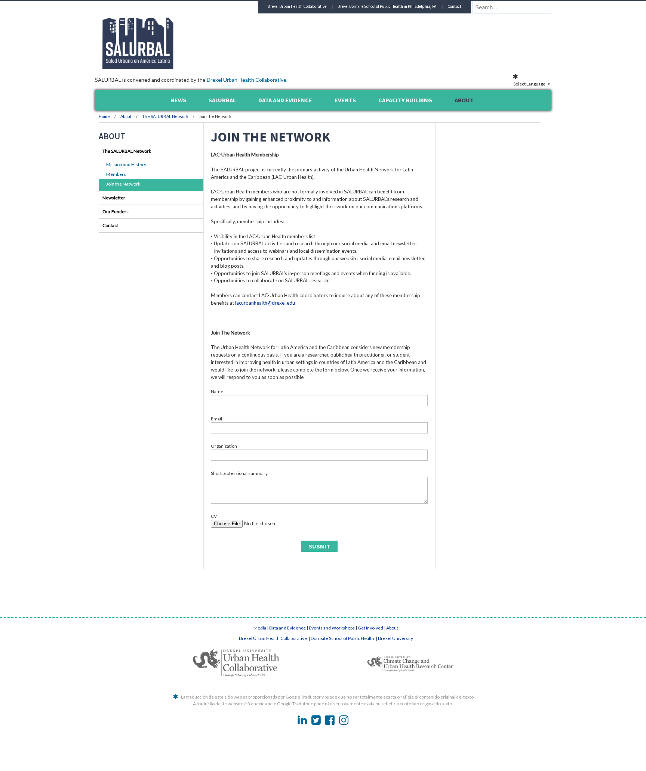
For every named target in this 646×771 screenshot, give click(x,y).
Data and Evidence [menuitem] (285, 100)
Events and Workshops (332, 628)
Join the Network (123, 184)
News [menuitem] (178, 100)
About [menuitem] (464, 100)
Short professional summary (239, 473)
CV (214, 516)
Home (104, 116)
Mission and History (126, 164)
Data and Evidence (287, 628)
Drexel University (395, 638)
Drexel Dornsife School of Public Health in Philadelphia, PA (387, 6)
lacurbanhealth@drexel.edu (265, 303)
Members (116, 174)
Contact (454, 6)
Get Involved (370, 628)
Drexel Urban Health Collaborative (246, 80)
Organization (224, 446)
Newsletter (113, 197)
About (126, 116)
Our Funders (115, 211)
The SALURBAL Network (165, 116)
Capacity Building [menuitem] (405, 100)
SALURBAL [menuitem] (222, 100)
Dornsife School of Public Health (343, 638)
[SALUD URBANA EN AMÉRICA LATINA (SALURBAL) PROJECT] (169, 67)
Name (217, 391)
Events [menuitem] (345, 100)
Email (216, 419)
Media (259, 628)
